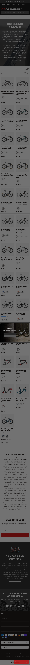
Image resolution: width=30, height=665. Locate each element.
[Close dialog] (0, 323)
